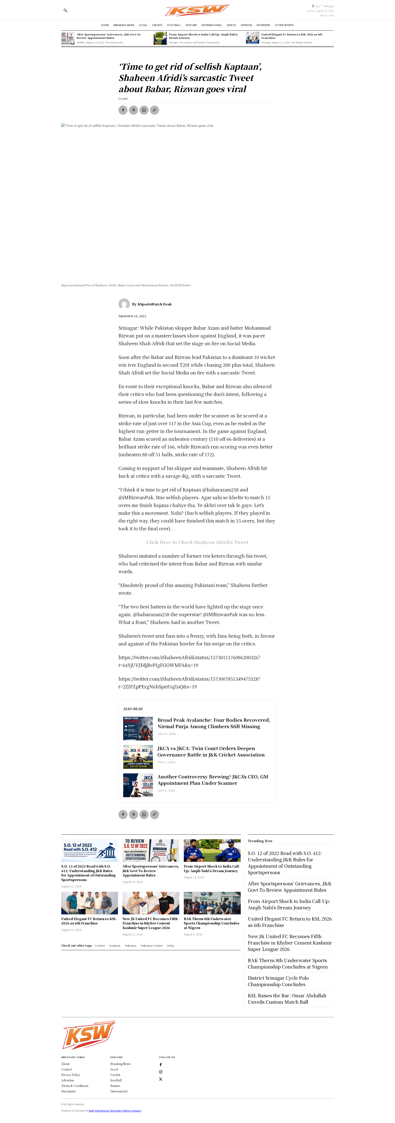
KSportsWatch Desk (155, 304)
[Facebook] (123, 110)
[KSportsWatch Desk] (125, 304)
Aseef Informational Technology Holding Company (115, 1110)
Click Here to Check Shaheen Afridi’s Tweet (197, 542)
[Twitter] (160, 1079)
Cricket (123, 98)
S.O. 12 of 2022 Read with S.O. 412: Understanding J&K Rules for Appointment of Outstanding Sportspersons (88, 873)
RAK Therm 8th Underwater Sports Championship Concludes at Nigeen (211, 923)
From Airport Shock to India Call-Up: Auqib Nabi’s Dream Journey (203, 36)
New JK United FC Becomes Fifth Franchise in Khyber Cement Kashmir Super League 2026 (150, 923)
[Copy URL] (154, 110)
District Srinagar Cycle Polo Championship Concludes (278, 981)
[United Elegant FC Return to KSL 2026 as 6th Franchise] (252, 38)
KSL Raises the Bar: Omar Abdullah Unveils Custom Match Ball (287, 998)
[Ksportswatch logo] (197, 10)
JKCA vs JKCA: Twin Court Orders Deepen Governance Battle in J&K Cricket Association (211, 751)
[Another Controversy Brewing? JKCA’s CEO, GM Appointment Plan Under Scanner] (138, 785)
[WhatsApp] (144, 110)
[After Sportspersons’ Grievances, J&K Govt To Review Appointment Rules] (68, 38)
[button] (65, 10)
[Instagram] (160, 1072)
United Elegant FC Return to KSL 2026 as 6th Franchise (292, 36)
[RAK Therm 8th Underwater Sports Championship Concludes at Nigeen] (212, 903)
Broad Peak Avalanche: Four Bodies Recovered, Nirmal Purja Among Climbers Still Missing (213, 723)
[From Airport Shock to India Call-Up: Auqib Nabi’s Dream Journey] (160, 38)
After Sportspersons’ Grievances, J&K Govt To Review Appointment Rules (109, 36)
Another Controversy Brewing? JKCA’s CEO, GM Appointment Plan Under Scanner (212, 779)
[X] (133, 110)
